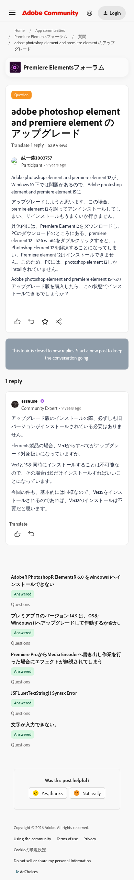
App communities (50, 30)
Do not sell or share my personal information (52, 860)
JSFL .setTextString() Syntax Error (44, 693)
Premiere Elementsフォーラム (40, 36)
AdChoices (29, 871)
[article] (67, 468)
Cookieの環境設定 (30, 849)
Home (19, 30)
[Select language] (89, 13)
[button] (12, 15)
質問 (82, 36)
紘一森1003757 (36, 158)
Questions (20, 604)
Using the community (32, 838)
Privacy (89, 838)
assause (29, 401)
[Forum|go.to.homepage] (50, 13)
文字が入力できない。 (35, 724)
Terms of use (67, 838)
